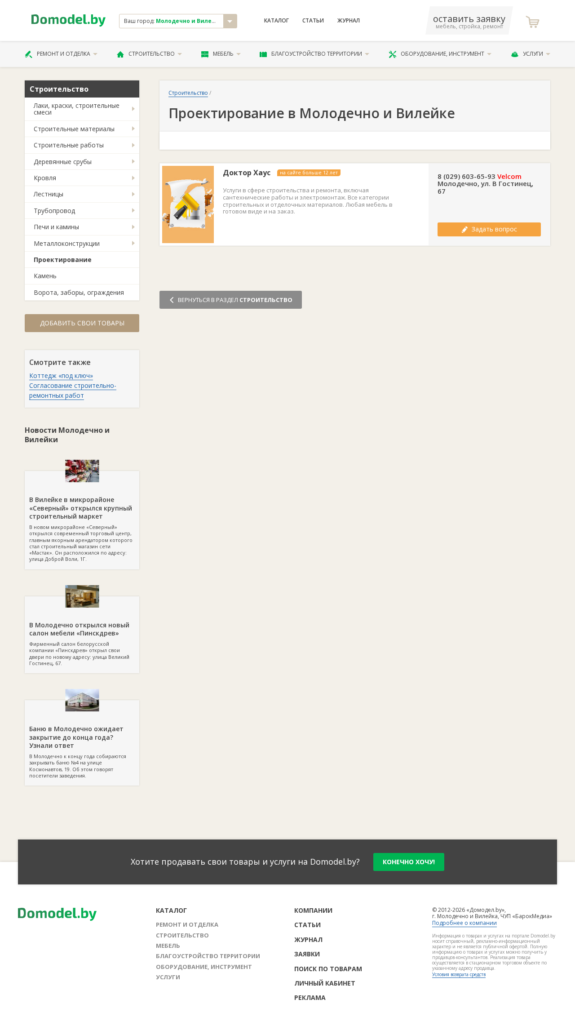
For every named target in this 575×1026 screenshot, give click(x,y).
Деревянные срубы (63, 161)
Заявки (307, 953)
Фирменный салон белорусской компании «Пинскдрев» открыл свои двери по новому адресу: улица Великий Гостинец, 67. (79, 643)
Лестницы (48, 194)
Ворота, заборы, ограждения (79, 292)
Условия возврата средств (459, 974)
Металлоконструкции (67, 243)
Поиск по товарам (328, 968)
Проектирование (63, 259)
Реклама (310, 997)
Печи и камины (56, 226)
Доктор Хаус (246, 173)
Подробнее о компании (464, 923)
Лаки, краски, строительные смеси (76, 108)
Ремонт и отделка (63, 54)
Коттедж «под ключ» (61, 375)
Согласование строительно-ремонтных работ (72, 390)
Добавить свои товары (82, 323)
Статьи (313, 20)
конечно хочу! (409, 861)
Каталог (276, 20)
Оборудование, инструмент (442, 54)
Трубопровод (54, 210)
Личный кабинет (324, 983)
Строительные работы (69, 145)
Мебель (223, 54)
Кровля (45, 177)
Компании (313, 910)
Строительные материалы (74, 128)
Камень (45, 275)
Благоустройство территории (316, 54)
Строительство (151, 54)
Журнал (348, 20)
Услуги (533, 54)
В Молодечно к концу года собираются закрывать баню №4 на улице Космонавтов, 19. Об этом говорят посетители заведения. (77, 751)
